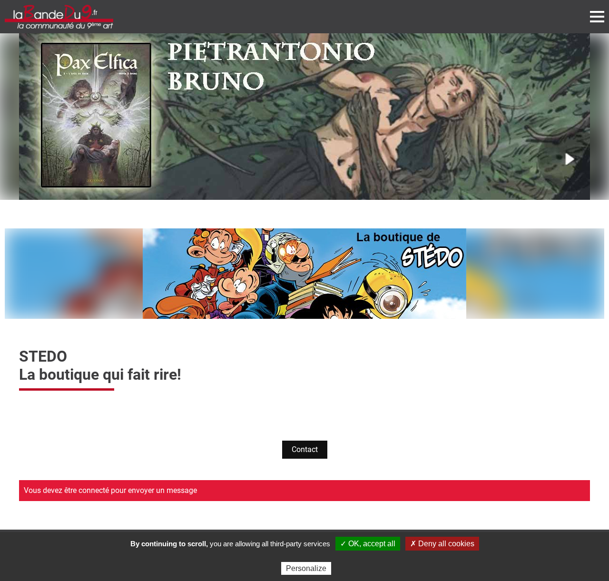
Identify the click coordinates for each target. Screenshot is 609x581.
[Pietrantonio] (304, 116)
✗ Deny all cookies (442, 544)
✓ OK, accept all (367, 544)
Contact (305, 449)
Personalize (306, 568)
